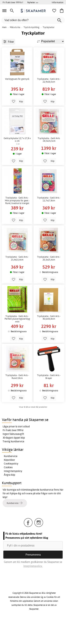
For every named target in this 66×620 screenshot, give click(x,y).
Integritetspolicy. (33, 566)
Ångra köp (9, 474)
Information (57, 2)
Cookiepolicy (11, 463)
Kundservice (10, 456)
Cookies (8, 467)
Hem (4, 27)
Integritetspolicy (13, 471)
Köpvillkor (9, 459)
